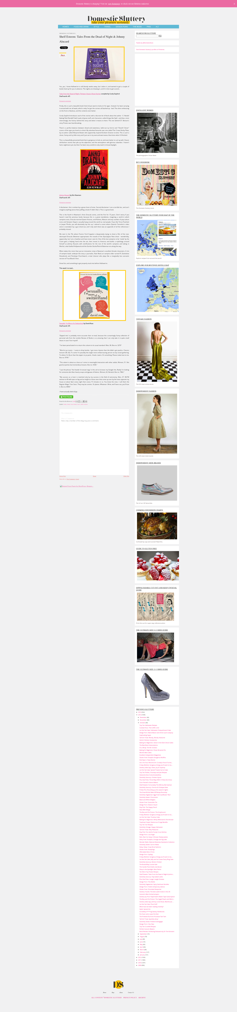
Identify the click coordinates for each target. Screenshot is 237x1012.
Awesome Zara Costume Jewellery (150, 775)
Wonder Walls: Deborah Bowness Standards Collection (157, 842)
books (65, 404)
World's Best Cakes (145, 752)
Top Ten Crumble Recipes (147, 926)
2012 (140, 957)
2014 (140, 712)
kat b (79, 404)
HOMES (65, 27)
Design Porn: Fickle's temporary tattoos (152, 887)
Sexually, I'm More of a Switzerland (71, 323)
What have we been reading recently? (151, 907)
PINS (149, 27)
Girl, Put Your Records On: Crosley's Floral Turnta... (155, 762)
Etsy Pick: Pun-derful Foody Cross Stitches (153, 832)
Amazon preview (65, 101)
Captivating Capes (145, 735)
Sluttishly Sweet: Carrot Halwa (149, 844)
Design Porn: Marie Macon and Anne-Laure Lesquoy (156, 733)
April (141, 947)
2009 (140, 965)
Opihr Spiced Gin (144, 909)
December (143, 717)
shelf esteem (84, 404)
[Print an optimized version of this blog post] (66, 398)
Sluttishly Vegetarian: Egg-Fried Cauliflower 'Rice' (155, 795)
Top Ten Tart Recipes (146, 825)
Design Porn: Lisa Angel (147, 834)
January (142, 955)
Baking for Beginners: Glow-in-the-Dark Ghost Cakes (156, 743)
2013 (140, 715)
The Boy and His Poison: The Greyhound (152, 812)
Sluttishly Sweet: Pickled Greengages (151, 921)
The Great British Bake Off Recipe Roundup (153, 792)
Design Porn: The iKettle (147, 882)
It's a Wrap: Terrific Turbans (148, 748)
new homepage (114, 3)
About (121, 992)
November (143, 720)
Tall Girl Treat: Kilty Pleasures (148, 829)
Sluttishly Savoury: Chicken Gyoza (150, 777)
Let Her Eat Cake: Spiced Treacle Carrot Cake (153, 770)
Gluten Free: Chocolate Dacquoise (150, 889)
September (143, 934)
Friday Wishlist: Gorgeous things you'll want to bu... (156, 765)
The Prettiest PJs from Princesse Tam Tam (152, 916)
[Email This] (77, 401)
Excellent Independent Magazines (150, 755)
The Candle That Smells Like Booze (150, 867)
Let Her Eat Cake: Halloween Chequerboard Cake (155, 730)
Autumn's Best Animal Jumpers (149, 894)
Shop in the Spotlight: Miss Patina (150, 869)
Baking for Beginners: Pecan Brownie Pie (152, 750)
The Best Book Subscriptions (148, 745)
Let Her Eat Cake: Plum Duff (148, 904)
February (143, 952)
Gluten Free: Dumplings (147, 849)
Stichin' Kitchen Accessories (148, 740)
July (141, 939)
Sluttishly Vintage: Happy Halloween (151, 827)
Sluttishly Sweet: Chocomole (148, 797)
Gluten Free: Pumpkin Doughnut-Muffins (152, 757)
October (143, 723)
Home (94, 476)
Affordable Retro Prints (146, 852)
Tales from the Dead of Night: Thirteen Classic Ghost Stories (80, 94)
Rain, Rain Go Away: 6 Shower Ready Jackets (153, 837)
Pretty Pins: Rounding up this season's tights (153, 790)
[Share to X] (81, 401)
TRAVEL (107, 27)
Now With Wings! (144, 810)
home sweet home (72, 404)
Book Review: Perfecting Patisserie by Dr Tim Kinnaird (156, 931)
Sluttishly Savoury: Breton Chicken (150, 862)
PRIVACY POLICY (130, 998)
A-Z (157, 27)
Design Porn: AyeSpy (146, 854)
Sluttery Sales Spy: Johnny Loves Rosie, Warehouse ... (156, 902)
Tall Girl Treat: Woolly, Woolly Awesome (152, 738)
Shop (113, 992)
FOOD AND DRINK (81, 27)
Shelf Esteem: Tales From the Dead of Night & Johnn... (156, 874)
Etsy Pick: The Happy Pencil (148, 807)
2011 (140, 960)
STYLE (96, 27)
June (141, 942)
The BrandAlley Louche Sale (148, 864)
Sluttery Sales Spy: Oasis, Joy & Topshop (152, 767)
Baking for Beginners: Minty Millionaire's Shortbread (156, 819)
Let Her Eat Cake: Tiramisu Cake (149, 817)
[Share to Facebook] (84, 401)
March (142, 950)
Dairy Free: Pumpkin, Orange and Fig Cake (153, 839)
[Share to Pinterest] (86, 401)
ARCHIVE (142, 998)
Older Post (126, 476)
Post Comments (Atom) (73, 479)
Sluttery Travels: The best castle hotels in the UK (154, 892)
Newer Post (62, 476)
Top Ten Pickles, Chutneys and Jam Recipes (153, 772)
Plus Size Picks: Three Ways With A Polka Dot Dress (155, 780)
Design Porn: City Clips (146, 924)
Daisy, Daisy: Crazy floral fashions (150, 847)
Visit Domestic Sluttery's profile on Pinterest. (150, 49)
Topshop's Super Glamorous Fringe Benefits (153, 822)
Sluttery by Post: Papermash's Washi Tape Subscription (157, 897)
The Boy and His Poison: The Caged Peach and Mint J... (156, 899)
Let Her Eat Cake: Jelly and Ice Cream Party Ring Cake (156, 859)
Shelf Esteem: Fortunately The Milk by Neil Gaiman (155, 785)
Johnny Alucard (64, 195)
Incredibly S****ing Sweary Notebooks (151, 911)
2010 (140, 963)
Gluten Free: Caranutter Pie (148, 802)
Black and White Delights (147, 800)
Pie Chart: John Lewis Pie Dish (149, 914)
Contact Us (131, 992)
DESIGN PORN (122, 27)
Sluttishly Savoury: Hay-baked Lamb (151, 877)
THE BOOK (137, 27)
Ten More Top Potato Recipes (148, 872)
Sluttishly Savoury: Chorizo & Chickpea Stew (153, 787)
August (142, 936)
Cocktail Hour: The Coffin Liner (149, 728)
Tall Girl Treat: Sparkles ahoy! (148, 919)
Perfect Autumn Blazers (147, 929)
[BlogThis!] (79, 401)
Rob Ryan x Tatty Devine (147, 760)
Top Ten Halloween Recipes (148, 725)
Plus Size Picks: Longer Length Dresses (151, 879)
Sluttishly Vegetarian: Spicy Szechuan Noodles (154, 884)
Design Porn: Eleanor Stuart (148, 805)
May (141, 944)
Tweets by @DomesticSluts (144, 43)
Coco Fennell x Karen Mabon (148, 782)
